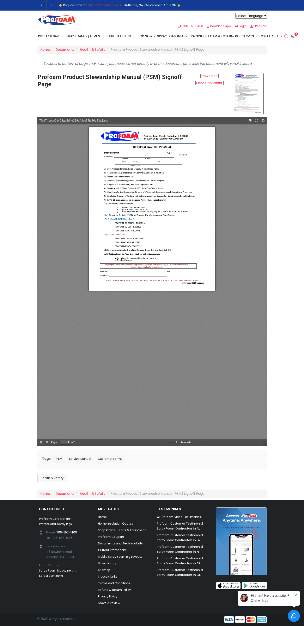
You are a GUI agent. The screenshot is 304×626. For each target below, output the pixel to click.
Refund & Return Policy (114, 590)
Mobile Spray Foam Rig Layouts (120, 557)
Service (248, 36)
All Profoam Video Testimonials (179, 517)
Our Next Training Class (104, 5)
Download (209, 75)
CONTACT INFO (51, 509)
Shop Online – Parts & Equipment (122, 530)
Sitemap (104, 570)
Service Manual (80, 459)
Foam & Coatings (223, 36)
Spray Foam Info (170, 36)
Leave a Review (109, 603)
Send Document (209, 83)
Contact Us (269, 36)
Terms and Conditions (114, 583)
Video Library (107, 563)
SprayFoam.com (51, 576)
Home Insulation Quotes (115, 523)
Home (102, 517)
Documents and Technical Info (120, 543)
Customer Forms (110, 459)
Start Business (119, 36)
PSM (59, 459)
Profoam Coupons (111, 537)
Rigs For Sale (49, 36)
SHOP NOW (144, 36)
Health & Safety (52, 478)
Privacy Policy (107, 596)
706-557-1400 (66, 532)
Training (196, 36)
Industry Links (107, 576)
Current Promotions (112, 550)
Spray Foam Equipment (83, 36)
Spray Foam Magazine (55, 570)
